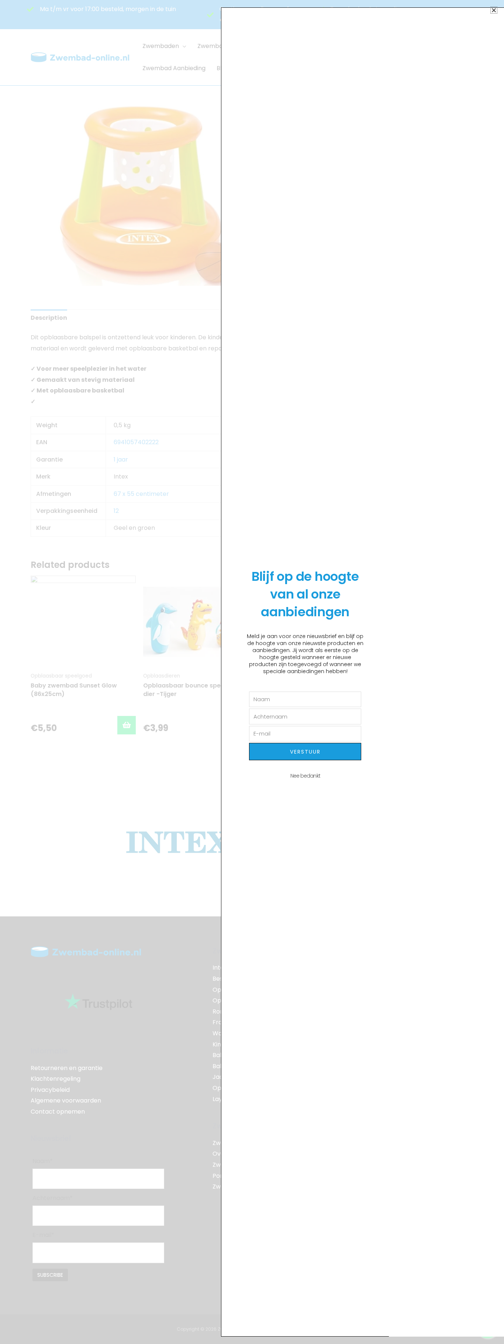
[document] (252, 672)
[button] (494, 10)
